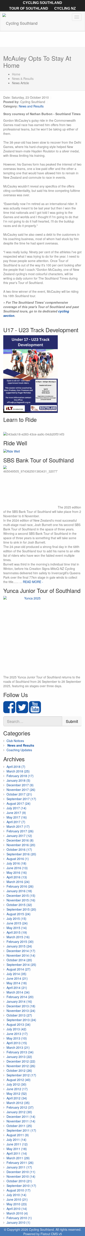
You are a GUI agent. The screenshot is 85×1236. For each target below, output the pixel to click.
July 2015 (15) (16, 918)
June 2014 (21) (17, 978)
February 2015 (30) (20, 941)
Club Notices (15, 740)
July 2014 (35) (16, 974)
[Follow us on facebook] (9, 711)
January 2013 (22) (19, 1056)
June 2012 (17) (17, 1089)
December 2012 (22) (21, 1061)
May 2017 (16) (17, 817)
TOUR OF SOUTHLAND (28, 8)
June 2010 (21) (17, 1199)
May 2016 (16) (17, 872)
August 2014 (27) (19, 969)
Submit (72, 721)
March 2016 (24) (18, 881)
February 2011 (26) (20, 1162)
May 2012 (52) (17, 1093)
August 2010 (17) (19, 1190)
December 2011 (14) (21, 1116)
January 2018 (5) (18, 780)
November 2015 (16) (21, 900)
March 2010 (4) (17, 1213)
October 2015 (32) (19, 904)
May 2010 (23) (17, 1204)
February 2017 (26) (20, 831)
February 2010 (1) (19, 1218)
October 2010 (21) (19, 1181)
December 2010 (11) (21, 1172)
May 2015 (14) (17, 928)
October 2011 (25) (19, 1126)
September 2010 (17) (21, 1185)
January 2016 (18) (19, 891)
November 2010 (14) (21, 1176)
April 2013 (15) (17, 1043)
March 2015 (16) (18, 937)
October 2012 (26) (19, 1070)
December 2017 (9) (20, 785)
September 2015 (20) (21, 909)
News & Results (23, 78)
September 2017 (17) (21, 799)
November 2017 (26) (21, 789)
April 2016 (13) (17, 877)
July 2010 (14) (16, 1195)
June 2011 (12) (17, 1144)
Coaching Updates (19, 750)
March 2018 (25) (18, 771)
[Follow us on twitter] (22, 711)
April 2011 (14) (17, 1153)
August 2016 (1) (18, 858)
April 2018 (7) (16, 766)
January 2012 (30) (19, 1112)
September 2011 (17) (21, 1130)
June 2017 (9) (16, 812)
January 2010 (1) (18, 1222)
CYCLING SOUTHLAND (42, 3)
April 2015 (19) (17, 932)
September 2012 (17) (21, 1075)
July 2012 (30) (16, 1084)
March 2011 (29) (18, 1158)
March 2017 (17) (18, 826)
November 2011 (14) (21, 1121)
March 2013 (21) (18, 1047)
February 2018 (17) (20, 776)
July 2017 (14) (16, 808)
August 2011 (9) (18, 1135)
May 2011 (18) (17, 1149)
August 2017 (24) (19, 803)
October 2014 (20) (19, 960)
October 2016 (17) (19, 849)
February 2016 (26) (20, 886)
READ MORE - (33, 582)
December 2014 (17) (21, 951)
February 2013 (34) (20, 1052)
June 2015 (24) (17, 923)
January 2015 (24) (19, 946)
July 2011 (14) (16, 1139)
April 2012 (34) (17, 1098)
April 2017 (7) (16, 822)
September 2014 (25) (21, 964)
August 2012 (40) (19, 1079)
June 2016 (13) (17, 868)
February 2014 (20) (20, 997)
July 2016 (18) (16, 863)
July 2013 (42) (16, 1029)
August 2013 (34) (19, 1024)
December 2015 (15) (21, 895)
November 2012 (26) (21, 1066)
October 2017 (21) (19, 794)
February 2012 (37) (20, 1107)
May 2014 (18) (17, 983)
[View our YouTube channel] (35, 711)
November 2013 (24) (21, 1010)
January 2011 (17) (19, 1167)
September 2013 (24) (21, 1020)
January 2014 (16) (19, 1001)
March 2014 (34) (18, 992)
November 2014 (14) (21, 955)
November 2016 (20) (21, 845)
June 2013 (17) (17, 1033)
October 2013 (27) (19, 1015)
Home (16, 74)
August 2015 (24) (19, 914)
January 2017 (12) (19, 835)
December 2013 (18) (21, 1006)
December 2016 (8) (20, 840)
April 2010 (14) (17, 1208)
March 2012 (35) (18, 1102)
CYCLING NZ (65, 8)
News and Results (31, 106)
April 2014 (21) (17, 987)
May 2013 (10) (17, 1038)
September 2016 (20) (21, 854)
